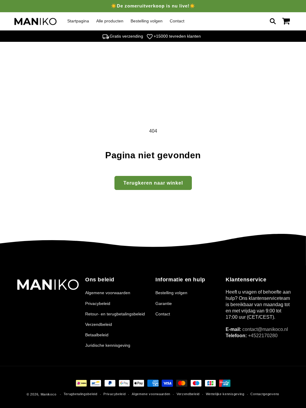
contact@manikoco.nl (265, 329)
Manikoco (48, 394)
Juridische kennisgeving (107, 345)
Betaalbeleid (96, 334)
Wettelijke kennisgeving (225, 394)
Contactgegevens (264, 394)
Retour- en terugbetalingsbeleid (115, 314)
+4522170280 (263, 335)
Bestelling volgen (171, 292)
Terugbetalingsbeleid (80, 394)
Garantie (163, 303)
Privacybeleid (97, 303)
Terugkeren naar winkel (153, 182)
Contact (162, 314)
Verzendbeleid (98, 324)
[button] (272, 21)
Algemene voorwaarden (107, 292)
